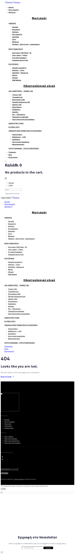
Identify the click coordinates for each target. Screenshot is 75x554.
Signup (11, 183)
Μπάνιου (15, 42)
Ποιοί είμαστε (14, 10)
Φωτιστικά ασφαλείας (20, 142)
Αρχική (11, 7)
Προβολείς (16, 110)
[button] (6, 179)
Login (11, 185)
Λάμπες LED (16, 105)
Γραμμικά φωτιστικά (20, 60)
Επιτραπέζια (17, 34)
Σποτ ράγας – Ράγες (20, 55)
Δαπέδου (15, 37)
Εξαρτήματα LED (18, 100)
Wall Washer (16, 80)
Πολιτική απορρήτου (11, 441)
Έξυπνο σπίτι (14, 127)
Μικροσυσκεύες (18, 144)
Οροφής (15, 27)
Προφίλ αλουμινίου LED (21, 102)
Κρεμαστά (16, 29)
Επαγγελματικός (16, 49)
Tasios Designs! (19, 479)
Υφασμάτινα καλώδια (20, 117)
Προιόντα (7, 424)
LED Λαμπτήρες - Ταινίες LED (21, 91)
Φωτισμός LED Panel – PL (22, 53)
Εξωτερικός (13, 64)
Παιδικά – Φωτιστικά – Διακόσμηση (26, 44)
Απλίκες (15, 32)
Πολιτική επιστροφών (12, 443)
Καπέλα (15, 112)
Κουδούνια (16, 139)
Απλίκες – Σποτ (18, 70)
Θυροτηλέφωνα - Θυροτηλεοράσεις (24, 148)
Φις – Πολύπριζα (18, 114)
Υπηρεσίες (12, 152)
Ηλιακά (15, 78)
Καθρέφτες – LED (19, 137)
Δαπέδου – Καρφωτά (20, 73)
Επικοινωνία (13, 157)
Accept (3, 488)
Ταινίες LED (16, 95)
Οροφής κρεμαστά (19, 68)
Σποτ (14, 39)
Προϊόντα (12, 12)
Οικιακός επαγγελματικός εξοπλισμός (25, 131)
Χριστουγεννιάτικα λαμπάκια (23, 119)
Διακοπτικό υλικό (16, 123)
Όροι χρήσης (8, 437)
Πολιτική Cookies (10, 439)
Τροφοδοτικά (17, 97)
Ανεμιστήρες (17, 134)
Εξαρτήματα (16, 107)
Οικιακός (12, 23)
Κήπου (14, 75)
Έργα (10, 155)
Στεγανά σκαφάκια (19, 58)
